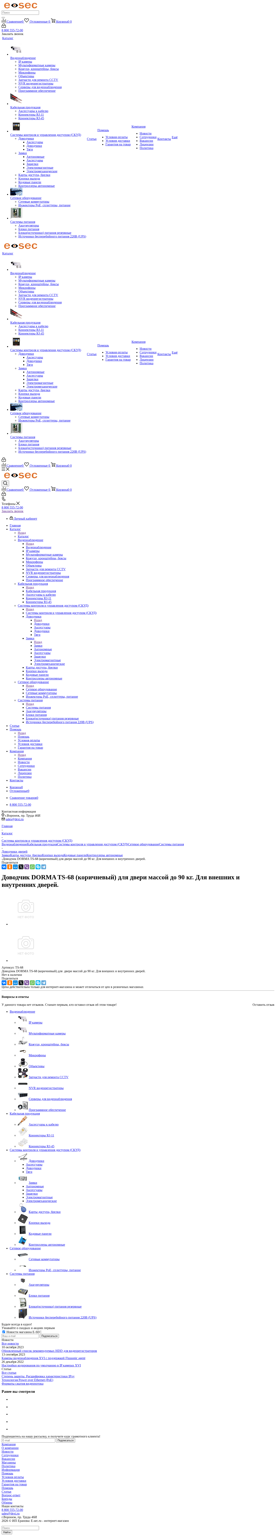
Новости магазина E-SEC (24, 1332)
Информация (11, 1469)
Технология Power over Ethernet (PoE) (27, 1380)
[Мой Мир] (15, 866)
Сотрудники (10, 1455)
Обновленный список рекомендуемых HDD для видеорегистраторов (49, 1351)
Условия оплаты (13, 1477)
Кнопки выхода (53, 855)
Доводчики (42, 623)
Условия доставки (14, 1480)
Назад (22, 532)
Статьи (6, 1491)
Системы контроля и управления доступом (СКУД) (61, 613)
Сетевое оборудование (41, 689)
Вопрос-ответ (11, 1495)
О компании (10, 1448)
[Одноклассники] (9, 866)
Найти (7, 1532)
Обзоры (7, 1502)
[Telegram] (43, 866)
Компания (25, 758)
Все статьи (9, 1372)
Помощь (23, 736)
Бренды (7, 1499)
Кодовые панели (75, 855)
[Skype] (38, 866)
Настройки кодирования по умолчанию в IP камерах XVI (41, 1365)
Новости (8, 1451)
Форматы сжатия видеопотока (22, 1383)
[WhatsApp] (32, 866)
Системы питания (38, 707)
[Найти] (3, 17)
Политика (8, 1466)
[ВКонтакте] (4, 866)
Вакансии (8, 1459)
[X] (21, 866)
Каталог (23, 536)
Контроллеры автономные (104, 855)
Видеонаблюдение (38, 547)
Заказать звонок (12, 511)
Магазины (9, 1462)
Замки (38, 645)
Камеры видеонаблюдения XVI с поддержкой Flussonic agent (43, 1358)
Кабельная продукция (41, 591)
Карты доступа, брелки (26, 855)
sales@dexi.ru (15, 819)
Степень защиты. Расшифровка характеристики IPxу (38, 1376)
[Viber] (26, 866)
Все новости (10, 1343)
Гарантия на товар (14, 1484)
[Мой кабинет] (4, 26)
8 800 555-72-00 (12, 30)
